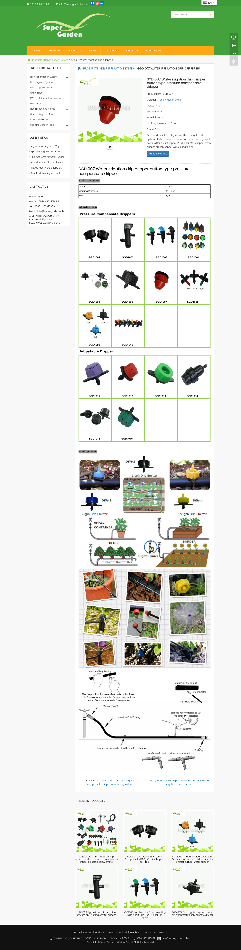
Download (111, 50)
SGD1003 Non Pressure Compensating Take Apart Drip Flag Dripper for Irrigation (144, 915)
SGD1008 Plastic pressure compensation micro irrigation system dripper (183, 782)
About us (54, 50)
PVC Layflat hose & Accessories (46, 98)
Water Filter (36, 93)
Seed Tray (35, 104)
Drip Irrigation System (56, 60)
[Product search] (210, 15)
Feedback (132, 50)
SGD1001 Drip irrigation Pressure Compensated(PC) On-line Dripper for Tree (144, 859)
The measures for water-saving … (48, 157)
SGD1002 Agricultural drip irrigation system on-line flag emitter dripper (96, 914)
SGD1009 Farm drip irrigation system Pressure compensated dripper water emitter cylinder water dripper (192, 859)
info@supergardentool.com (74, 4)
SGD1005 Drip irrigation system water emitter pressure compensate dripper (192, 914)
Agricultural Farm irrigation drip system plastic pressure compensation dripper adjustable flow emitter (96, 859)
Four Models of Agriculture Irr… (46, 173)
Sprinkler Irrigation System (43, 77)
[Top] (234, 63)
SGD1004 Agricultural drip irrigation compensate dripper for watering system (111, 782)
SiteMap (163, 932)
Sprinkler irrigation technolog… (46, 152)
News (92, 50)
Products (74, 50)
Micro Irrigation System (42, 87)
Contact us (153, 50)
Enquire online (159, 154)
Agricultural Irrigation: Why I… (46, 146)
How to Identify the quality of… (46, 168)
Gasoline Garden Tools (42, 125)
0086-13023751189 (40, 4)
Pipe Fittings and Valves (42, 109)
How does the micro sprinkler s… (48, 162)
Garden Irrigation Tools (42, 114)
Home (36, 50)
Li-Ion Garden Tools (40, 119)
